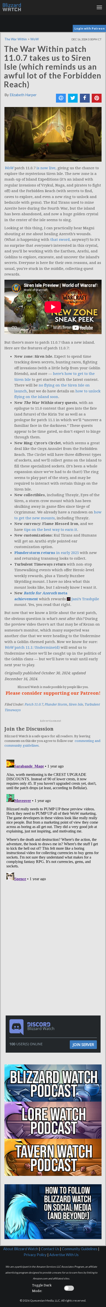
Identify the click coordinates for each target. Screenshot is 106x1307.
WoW (34, 39)
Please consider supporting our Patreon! (53, 693)
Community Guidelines (79, 1249)
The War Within (15, 39)
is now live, (46, 168)
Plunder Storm (55, 704)
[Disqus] (53, 819)
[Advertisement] (54, 916)
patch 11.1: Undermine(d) (32, 647)
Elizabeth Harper (23, 95)
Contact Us (50, 1249)
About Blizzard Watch (20, 1249)
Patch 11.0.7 (33, 704)
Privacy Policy (35, 1255)
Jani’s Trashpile (85, 599)
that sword (60, 239)
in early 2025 (46, 553)
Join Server (83, 1044)
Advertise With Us (64, 1255)
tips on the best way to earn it (50, 529)
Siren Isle (76, 704)
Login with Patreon (89, 28)
